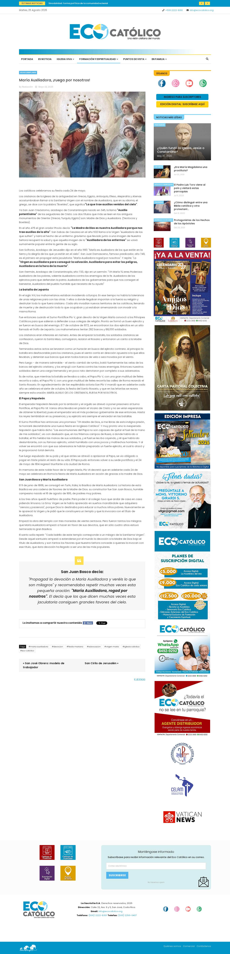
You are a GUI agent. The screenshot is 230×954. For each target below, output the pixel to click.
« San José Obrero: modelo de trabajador (43, 665)
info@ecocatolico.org (201, 10)
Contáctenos (204, 946)
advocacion (95, 646)
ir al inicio (139, 679)
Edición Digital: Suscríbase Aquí (182, 104)
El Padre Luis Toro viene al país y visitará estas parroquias (189, 188)
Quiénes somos (172, 946)
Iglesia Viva (64, 59)
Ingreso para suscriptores (182, 97)
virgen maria (112, 646)
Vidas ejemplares (28, 72)
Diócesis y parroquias (164, 185)
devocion (58, 646)
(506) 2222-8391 (98, 915)
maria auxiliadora (39, 646)
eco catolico (28, 650)
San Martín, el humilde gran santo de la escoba (74, 3)
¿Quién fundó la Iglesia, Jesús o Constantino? (180, 150)
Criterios (158, 167)
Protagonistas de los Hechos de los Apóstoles (192, 221)
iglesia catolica (131, 646)
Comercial (189, 946)
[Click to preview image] (82, 134)
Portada (27, 59)
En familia (158, 59)
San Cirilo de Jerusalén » (101, 663)
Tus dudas (160, 125)
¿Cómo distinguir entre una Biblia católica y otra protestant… (190, 206)
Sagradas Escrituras (163, 220)
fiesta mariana (75, 646)
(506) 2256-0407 (127, 915)
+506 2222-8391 (174, 10)
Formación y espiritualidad (97, 59)
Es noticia (45, 59)
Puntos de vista (133, 59)
